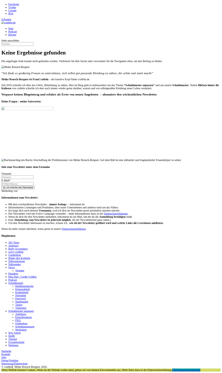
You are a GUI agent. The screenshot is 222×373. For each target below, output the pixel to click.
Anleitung (20, 314)
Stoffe (11, 335)
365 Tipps (13, 242)
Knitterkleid (21, 292)
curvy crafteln (15, 251)
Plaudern (13, 273)
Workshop (21, 329)
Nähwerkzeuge (16, 261)
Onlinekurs (21, 323)
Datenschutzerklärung (116, 213)
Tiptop (18, 304)
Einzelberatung (23, 317)
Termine (19, 270)
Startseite (6, 351)
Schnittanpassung (24, 326)
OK (174, 370)
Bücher (12, 34)
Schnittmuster (15, 283)
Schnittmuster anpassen (21, 311)
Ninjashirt (20, 295)
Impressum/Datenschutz (14, 363)
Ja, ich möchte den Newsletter (18, 187)
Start (10, 28)
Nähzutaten (14, 264)
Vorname (6, 173)
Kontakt (5, 354)
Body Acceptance (18, 248)
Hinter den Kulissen (19, 258)
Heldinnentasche (24, 286)
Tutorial (12, 339)
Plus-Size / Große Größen (22, 276)
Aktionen (13, 245)
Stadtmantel (21, 301)
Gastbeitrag (14, 255)
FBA (18, 320)
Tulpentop (20, 307)
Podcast (12, 31)
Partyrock (20, 298)
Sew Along (14, 332)
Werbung (13, 345)
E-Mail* (5, 180)
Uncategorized (16, 342)
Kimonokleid (22, 289)
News (11, 267)
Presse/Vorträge (9, 360)
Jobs (3, 357)
